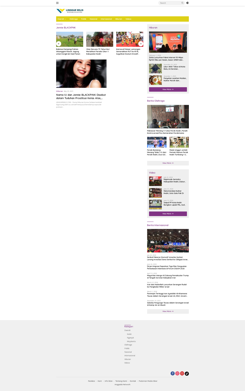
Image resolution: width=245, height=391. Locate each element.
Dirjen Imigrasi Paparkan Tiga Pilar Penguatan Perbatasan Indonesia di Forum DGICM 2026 (167, 267)
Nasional (93, 19)
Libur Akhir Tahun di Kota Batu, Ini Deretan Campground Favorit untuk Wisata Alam (175, 68)
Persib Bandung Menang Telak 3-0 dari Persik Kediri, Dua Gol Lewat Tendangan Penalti (156, 152)
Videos (128, 19)
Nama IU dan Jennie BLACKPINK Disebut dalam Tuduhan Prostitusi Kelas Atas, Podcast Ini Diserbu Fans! (81, 98)
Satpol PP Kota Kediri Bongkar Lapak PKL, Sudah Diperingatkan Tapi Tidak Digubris (175, 203)
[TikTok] (187, 374)
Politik (83, 19)
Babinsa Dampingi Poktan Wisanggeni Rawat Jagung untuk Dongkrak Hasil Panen (68, 51)
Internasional (106, 19)
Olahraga (74, 19)
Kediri (129, 334)
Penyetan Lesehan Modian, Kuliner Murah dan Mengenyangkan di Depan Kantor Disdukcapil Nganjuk (175, 79)
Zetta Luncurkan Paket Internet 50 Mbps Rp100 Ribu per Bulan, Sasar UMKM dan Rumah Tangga (166, 58)
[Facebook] (173, 373)
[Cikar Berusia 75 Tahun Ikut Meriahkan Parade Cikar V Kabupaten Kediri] (99, 39)
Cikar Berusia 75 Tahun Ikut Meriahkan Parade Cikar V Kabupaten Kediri (97, 51)
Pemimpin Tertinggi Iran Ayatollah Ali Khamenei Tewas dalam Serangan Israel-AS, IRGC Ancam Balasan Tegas (167, 294)
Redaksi (91, 381)
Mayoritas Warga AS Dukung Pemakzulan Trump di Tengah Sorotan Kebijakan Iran (168, 276)
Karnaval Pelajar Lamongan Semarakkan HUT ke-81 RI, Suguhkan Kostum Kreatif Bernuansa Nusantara (128, 51)
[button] (182, 3)
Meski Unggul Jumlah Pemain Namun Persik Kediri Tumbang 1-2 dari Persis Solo (179, 152)
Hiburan (118, 19)
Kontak (133, 381)
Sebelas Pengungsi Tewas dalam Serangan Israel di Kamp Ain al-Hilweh (168, 304)
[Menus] (58, 3)
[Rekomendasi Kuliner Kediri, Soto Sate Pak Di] (155, 193)
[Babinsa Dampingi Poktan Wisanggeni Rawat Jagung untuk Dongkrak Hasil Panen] (69, 39)
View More (167, 89)
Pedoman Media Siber (148, 381)
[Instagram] (177, 373)
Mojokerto (131, 341)
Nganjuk (130, 337)
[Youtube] (182, 373)
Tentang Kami (121, 381)
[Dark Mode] (187, 3)
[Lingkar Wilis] (70, 11)
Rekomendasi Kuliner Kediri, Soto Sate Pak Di (174, 192)
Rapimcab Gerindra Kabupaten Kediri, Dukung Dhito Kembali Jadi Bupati (175, 180)
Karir (100, 381)
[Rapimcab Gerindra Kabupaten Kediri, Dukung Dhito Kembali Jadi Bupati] (155, 181)
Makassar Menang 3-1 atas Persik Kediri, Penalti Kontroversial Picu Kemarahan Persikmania (167, 132)
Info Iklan (109, 381)
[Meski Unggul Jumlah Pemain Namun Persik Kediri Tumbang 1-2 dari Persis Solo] (179, 142)
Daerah (61, 19)
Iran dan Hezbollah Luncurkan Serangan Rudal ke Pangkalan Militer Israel (167, 285)
